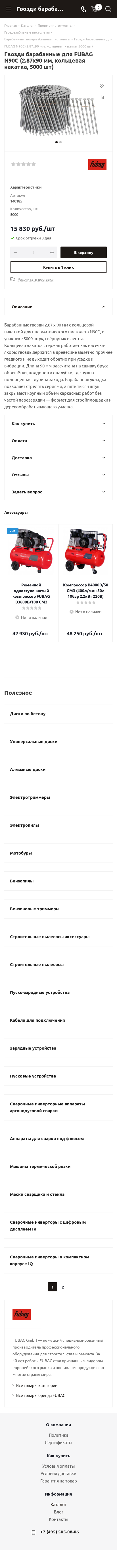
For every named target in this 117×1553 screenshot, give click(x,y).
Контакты (58, 1519)
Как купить (58, 1455)
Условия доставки (58, 1473)
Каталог (58, 1504)
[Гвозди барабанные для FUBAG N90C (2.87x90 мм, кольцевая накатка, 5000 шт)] (58, 110)
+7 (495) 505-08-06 (59, 1532)
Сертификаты (58, 1442)
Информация (58, 1494)
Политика (58, 1435)
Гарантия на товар (58, 1480)
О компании (58, 1424)
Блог (58, 1511)
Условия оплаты (58, 1466)
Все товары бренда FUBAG (40, 1395)
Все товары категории (36, 1385)
